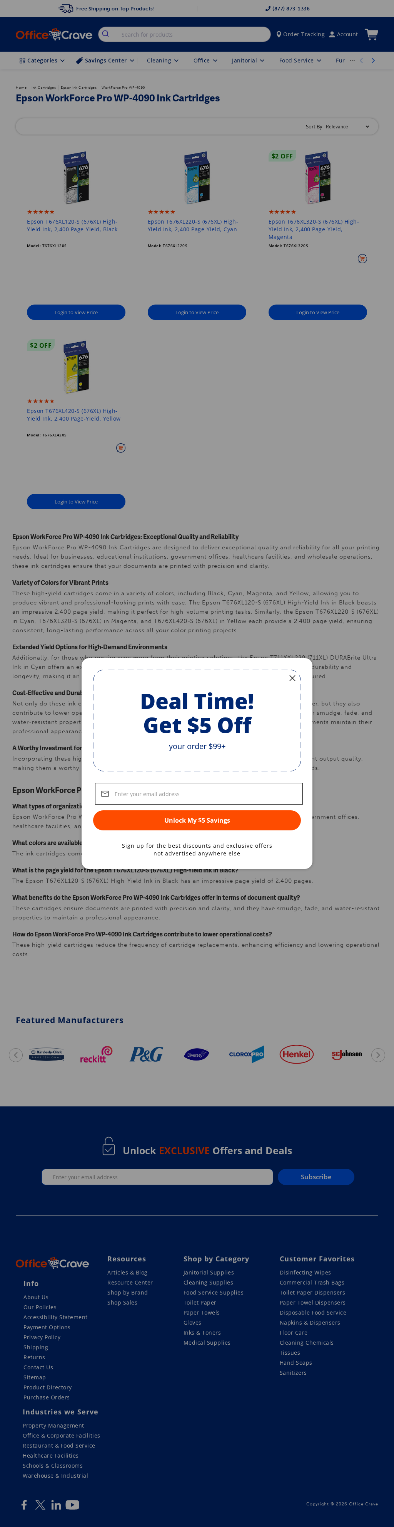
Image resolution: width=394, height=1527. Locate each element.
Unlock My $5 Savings (197, 820)
